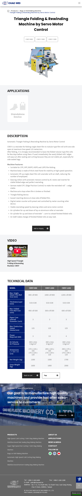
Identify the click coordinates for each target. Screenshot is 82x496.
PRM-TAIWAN (28, 492)
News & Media (54, 442)
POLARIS (44, 492)
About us (52, 434)
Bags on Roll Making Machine (17, 453)
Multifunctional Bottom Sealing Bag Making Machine (25, 465)
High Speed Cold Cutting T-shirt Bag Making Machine (25, 438)
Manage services (76, 493)
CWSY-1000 (41, 39)
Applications (54, 438)
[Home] (41, 3)
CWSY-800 (29, 39)
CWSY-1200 (52, 39)
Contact (52, 446)
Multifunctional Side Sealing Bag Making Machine (24, 442)
